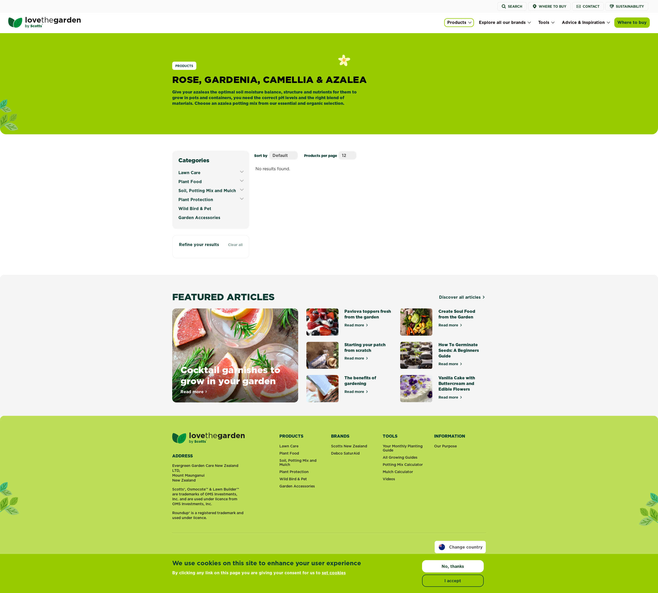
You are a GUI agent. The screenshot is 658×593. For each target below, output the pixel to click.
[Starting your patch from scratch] (322, 355)
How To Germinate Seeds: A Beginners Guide (458, 350)
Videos (389, 479)
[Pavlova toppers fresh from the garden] (322, 322)
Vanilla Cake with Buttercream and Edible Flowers (456, 383)
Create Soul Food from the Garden (456, 314)
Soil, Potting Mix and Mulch (207, 190)
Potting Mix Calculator (403, 464)
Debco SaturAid (345, 453)
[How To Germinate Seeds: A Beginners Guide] (416, 355)
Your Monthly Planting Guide (403, 448)
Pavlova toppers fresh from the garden (367, 314)
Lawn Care (189, 172)
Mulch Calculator (398, 471)
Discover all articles (460, 297)
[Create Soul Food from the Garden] (416, 322)
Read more (194, 391)
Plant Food (190, 181)
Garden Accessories (199, 217)
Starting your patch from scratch (365, 347)
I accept (452, 580)
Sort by (261, 155)
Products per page (320, 155)
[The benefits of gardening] (322, 388)
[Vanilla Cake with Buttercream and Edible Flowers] (416, 388)
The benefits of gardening (360, 380)
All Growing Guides (400, 457)
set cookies (334, 573)
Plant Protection (195, 199)
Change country (466, 547)
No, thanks (453, 566)
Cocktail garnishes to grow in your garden (230, 375)
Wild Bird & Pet (194, 208)
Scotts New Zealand (349, 446)
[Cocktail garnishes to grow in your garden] (235, 355)
